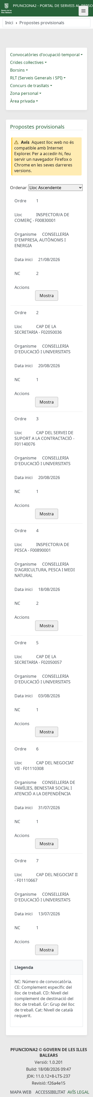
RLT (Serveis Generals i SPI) (36, 78)
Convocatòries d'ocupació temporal (45, 54)
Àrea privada (22, 101)
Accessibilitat (50, 1092)
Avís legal (78, 1092)
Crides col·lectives (27, 62)
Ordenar (18, 187)
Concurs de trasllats (29, 85)
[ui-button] (83, 11)
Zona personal (24, 93)
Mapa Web (20, 1092)
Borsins (17, 70)
